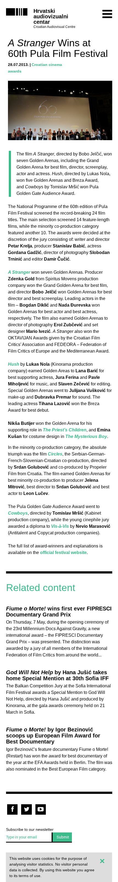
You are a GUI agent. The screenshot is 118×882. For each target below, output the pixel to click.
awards (14, 71)
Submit (63, 837)
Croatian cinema (47, 64)
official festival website (63, 552)
